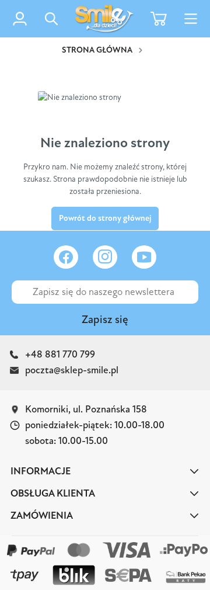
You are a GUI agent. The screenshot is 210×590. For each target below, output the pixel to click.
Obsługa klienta (52, 493)
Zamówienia (41, 515)
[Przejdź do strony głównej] (104, 18)
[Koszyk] (158, 18)
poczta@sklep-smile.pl (71, 370)
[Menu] (190, 19)
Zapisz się (105, 319)
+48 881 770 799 (60, 354)
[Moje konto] (20, 19)
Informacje (40, 471)
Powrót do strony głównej (105, 218)
